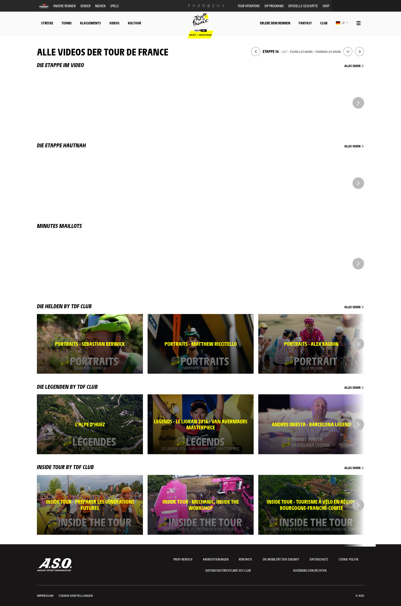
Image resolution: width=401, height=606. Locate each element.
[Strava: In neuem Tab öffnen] (223, 5)
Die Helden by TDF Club (199, 306)
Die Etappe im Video (199, 65)
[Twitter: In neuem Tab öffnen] (193, 5)
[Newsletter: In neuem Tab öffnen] (218, 5)
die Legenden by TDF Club (199, 386)
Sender (85, 5)
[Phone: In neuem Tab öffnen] (213, 5)
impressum (45, 596)
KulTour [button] (134, 23)
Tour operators (249, 5)
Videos (114, 23)
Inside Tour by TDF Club (199, 467)
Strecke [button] (47, 23)
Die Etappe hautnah (199, 145)
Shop (326, 5)
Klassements (90, 23)
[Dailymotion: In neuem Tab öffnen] (208, 5)
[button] (341, 23)
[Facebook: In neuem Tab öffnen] (189, 5)
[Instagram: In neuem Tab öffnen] (203, 5)
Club (323, 23)
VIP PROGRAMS (274, 5)
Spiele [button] (114, 5)
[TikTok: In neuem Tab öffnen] (198, 5)
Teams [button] (66, 23)
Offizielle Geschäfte (303, 5)
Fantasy (305, 23)
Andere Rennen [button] (64, 5)
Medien (100, 5)
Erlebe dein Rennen (275, 23)
